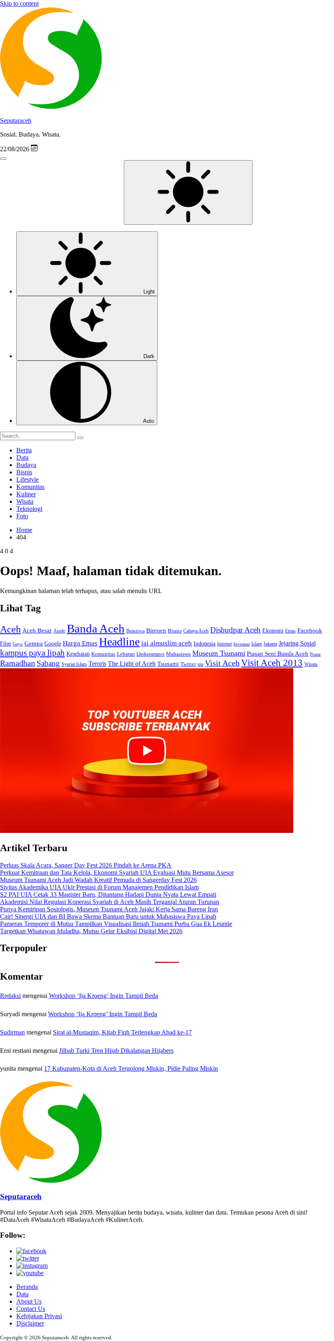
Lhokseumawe (150, 654)
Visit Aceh (222, 663)
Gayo (18, 643)
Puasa (315, 654)
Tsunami (168, 664)
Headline (119, 641)
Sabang (48, 663)
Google (52, 643)
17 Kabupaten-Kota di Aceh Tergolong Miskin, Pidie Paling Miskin (131, 1068)
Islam (256, 644)
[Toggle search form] (3, 158)
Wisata (24, 501)
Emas (290, 630)
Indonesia (204, 643)
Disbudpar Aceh (235, 630)
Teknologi (29, 508)
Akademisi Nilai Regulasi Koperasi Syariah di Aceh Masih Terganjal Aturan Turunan (109, 901)
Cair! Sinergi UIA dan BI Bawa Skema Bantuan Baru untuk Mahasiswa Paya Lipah (108, 916)
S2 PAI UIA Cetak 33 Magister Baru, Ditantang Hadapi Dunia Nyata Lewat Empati (108, 894)
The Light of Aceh (132, 663)
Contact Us (30, 1308)
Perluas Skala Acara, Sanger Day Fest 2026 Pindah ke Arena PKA (85, 865)
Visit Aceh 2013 (272, 663)
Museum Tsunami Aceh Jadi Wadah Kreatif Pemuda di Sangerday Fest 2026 (98, 879)
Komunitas (30, 486)
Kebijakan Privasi (39, 1316)
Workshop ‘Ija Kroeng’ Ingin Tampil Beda (103, 995)
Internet (224, 644)
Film (5, 644)
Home (24, 529)
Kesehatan (78, 653)
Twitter (188, 664)
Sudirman (12, 1032)
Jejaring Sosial (297, 643)
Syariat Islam (74, 664)
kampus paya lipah (32, 652)
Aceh (10, 629)
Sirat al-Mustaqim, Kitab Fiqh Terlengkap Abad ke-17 (122, 1032)
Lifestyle (27, 479)
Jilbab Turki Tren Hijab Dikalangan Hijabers (116, 1050)
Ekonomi (272, 631)
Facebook (309, 630)
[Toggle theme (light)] (188, 192)
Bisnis (24, 472)
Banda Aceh (96, 628)
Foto (22, 516)
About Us (29, 1301)
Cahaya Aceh (196, 631)
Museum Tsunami (218, 653)
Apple (59, 631)
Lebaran (126, 654)
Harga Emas (80, 643)
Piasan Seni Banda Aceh (277, 653)
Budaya (26, 464)
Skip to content (19, 3)
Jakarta (270, 643)
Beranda (27, 1286)
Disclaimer (30, 1323)
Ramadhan (17, 663)
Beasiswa (135, 631)
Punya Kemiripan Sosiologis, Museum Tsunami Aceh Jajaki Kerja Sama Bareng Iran (109, 909)
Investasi (241, 644)
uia (200, 664)
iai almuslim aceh (166, 643)
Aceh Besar (37, 630)
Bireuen (156, 630)
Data (22, 457)
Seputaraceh (15, 120)
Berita (24, 450)
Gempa (33, 643)
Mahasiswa (178, 654)
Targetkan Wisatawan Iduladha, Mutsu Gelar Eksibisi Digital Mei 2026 (91, 931)
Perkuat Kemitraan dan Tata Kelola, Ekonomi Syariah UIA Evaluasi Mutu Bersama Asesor (117, 872)
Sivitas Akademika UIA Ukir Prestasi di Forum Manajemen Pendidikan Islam (99, 887)
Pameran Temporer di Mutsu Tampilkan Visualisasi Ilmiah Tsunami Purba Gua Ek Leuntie (116, 923)
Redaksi (10, 995)
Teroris (97, 663)
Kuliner (26, 494)
